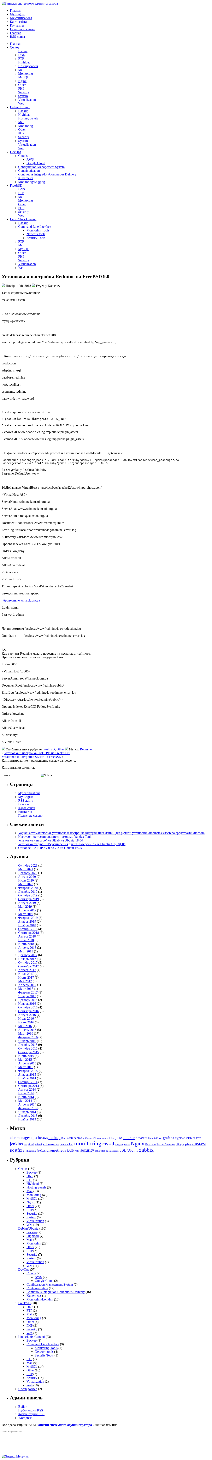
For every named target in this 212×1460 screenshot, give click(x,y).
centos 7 (79, 1138)
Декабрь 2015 (27, 1044)
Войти (22, 1406)
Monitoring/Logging (31, 182)
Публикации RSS (30, 1410)
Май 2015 (25, 1059)
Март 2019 (25, 914)
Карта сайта (18, 21)
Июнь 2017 (26, 977)
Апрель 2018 (27, 947)
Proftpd (41, 1150)
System (23, 96)
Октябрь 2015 (27, 1048)
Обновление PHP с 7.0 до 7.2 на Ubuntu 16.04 (50, 848)
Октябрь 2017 (27, 962)
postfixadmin (29, 1151)
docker (129, 1137)
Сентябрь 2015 (28, 1052)
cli (94, 1138)
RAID (70, 1150)
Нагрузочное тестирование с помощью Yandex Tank (55, 836)
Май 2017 (25, 981)
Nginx (22, 81)
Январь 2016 (27, 1041)
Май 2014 (25, 1100)
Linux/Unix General (23, 219)
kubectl (38, 1144)
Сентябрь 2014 (28, 1085)
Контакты (17, 25)
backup (54, 1137)
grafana (168, 1138)
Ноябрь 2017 (27, 959)
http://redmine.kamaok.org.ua (21, 600)
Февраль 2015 (28, 1071)
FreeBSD (16, 185)
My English (17, 14)
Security (23, 92)
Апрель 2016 (27, 1029)
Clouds (23, 155)
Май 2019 (25, 906)
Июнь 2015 (26, 1056)
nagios (119, 1144)
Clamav (89, 1138)
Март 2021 (25, 869)
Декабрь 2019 (27, 891)
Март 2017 (25, 988)
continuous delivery (107, 1138)
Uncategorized (27, 1389)
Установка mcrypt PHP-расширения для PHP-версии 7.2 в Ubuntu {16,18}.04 (71, 844)
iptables (190, 1138)
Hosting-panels (28, 66)
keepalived (29, 1144)
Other (22, 84)
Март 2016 (25, 1033)
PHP (21, 88)
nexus (127, 1144)
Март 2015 (25, 1067)
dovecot (141, 1138)
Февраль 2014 (28, 1108)
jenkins (16, 1143)
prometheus (56, 1150)
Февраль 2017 (28, 992)
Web (21, 103)
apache (36, 1137)
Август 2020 (27, 876)
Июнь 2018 (26, 944)
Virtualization (27, 99)
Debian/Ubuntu (20, 107)
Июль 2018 (26, 940)
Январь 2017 (27, 996)
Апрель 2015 (27, 1063)
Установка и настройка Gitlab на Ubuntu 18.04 (50, 840)
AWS (30, 159)
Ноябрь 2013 (27, 1119)
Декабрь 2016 (27, 1000)
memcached (66, 1144)
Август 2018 (27, 936)
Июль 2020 (26, 880)
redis (77, 1150)
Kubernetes (25, 178)
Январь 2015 (27, 1074)
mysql (108, 1143)
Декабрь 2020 (27, 873)
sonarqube (100, 1150)
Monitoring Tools (37, 230)
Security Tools (35, 238)
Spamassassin (112, 1151)
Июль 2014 (26, 1093)
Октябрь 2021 (27, 865)
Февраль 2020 (28, 888)
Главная (15, 10)
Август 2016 (27, 1015)
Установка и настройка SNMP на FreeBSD (31, 757)
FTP (21, 58)
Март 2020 (25, 884)
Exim (150, 1138)
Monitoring (25, 73)
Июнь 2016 (26, 1022)
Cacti (70, 1138)
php (188, 1144)
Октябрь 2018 (27, 929)
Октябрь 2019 (27, 895)
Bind (63, 1138)
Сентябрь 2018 (28, 932)
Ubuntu (132, 1150)
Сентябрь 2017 (28, 966)
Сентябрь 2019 (28, 899)
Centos (14, 47)
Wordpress (25, 1418)
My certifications (21, 18)
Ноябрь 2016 (27, 1003)
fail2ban (158, 1138)
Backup (23, 51)
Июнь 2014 (26, 1097)
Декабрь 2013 (27, 1115)
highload (180, 1138)
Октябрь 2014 (27, 1082)
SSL (122, 1150)
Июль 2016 (26, 1018)
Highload (24, 62)
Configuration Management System (41, 167)
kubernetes (51, 1144)
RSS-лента (17, 36)
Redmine (86, 749)
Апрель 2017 (27, 985)
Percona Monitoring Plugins (170, 1144)
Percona (150, 1144)
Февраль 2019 (28, 917)
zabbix (146, 1150)
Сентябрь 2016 (28, 1011)
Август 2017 (27, 970)
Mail (21, 70)
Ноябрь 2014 (27, 1078)
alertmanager (20, 1137)
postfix (16, 1150)
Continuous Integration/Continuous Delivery (47, 174)
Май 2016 (25, 1026)
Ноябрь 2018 (27, 925)
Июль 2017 (26, 973)
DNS (21, 55)
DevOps (15, 152)
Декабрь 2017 (27, 955)
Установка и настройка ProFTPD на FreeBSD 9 (37, 753)
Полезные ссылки (22, 29)
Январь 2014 (27, 1112)
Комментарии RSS (31, 1414)
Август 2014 (27, 1089)
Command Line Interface (34, 226)
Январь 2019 (27, 921)
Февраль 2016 (28, 1037)
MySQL (23, 77)
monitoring (87, 1143)
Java (198, 1138)
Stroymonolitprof (15, 1432)
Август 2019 (27, 903)
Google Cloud (35, 163)
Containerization (29, 170)
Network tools (35, 234)
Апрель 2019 (27, 910)
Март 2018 (25, 951)
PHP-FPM (199, 1144)
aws (45, 1138)
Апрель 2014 (27, 1104)
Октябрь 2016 (27, 1007)
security (87, 1150)
